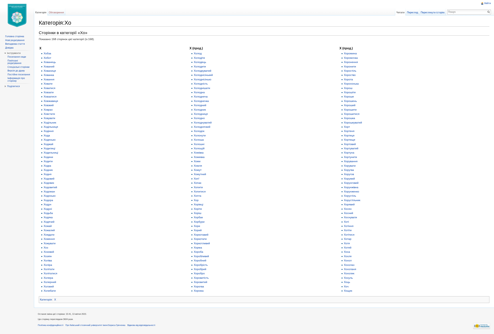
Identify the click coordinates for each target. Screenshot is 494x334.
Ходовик (49, 182)
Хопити (198, 187)
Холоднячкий (202, 126)
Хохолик (349, 273)
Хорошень (350, 100)
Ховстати (49, 113)
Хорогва (199, 286)
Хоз (46, 247)
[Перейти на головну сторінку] (17, 15)
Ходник (48, 169)
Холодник (200, 109)
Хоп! (196, 178)
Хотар (347, 238)
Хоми (197, 161)
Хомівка (199, 152)
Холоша (199, 139)
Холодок (199, 131)
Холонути (200, 135)
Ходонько (50, 195)
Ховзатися (50, 96)
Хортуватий (351, 148)
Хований (49, 66)
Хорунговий (351, 182)
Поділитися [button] (13, 86)
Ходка (47, 165)
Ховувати (49, 118)
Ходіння (49, 131)
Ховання (49, 79)
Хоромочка (351, 57)
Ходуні (48, 208)
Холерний (50, 282)
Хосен (348, 208)
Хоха (347, 251)
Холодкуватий (202, 70)
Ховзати (49, 92)
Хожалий (49, 230)
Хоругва (349, 169)
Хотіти (348, 230)
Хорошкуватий (353, 122)
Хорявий (349, 204)
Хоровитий (200, 282)
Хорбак (198, 217)
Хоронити (350, 66)
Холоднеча (201, 96)
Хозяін (48, 256)
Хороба (198, 251)
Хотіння (349, 225)
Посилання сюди (17, 56)
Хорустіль (350, 195)
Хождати (49, 234)
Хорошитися (352, 113)
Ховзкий (49, 105)
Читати (400, 12)
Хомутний (200, 174)
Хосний (348, 213)
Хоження (49, 238)
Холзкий (49, 286)
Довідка (9, 47)
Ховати (48, 83)
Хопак (197, 182)
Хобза (47, 53)
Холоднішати (202, 88)
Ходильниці (51, 152)
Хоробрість (201, 264)
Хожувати (50, 243)
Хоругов (349, 174)
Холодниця (201, 113)
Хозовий (49, 251)
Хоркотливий (202, 243)
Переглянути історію (433, 12)
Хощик (348, 290)
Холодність (201, 83)
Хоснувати (350, 217)
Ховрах (48, 109)
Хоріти (198, 208)
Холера (48, 277)
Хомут (197, 169)
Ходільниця (51, 126)
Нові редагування (15, 40)
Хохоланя (350, 269)
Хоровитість (201, 277)
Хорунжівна (351, 187)
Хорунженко (351, 191)
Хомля (198, 165)
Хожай (48, 225)
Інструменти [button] (14, 53)
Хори (197, 225)
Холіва (48, 260)
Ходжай (48, 144)
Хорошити (350, 109)
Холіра (48, 264)
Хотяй (347, 247)
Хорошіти (350, 92)
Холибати (50, 290)
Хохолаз (349, 264)
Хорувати (350, 165)
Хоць (347, 282)
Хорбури (199, 221)
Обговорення (56, 12)
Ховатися (49, 88)
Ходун (47, 204)
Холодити (200, 66)
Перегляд (412, 12)
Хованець (50, 62)
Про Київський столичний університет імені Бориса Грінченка (95, 325)
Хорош (348, 88)
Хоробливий (201, 256)
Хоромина (350, 53)
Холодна (199, 92)
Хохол (348, 260)
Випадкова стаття (15, 44)
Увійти (487, 3)
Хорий (198, 230)
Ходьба (48, 213)
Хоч (346, 286)
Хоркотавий (201, 234)
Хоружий (349, 178)
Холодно (199, 118)
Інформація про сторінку (16, 79)
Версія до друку (16, 70)
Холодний (200, 105)
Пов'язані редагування (14, 62)
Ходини (48, 157)
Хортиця (349, 135)
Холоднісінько (202, 79)
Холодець (200, 62)
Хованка (49, 74)
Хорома (199, 290)
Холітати (49, 269)
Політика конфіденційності (50, 325)
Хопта (197, 195)
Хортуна (349, 152)
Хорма (198, 247)
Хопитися (200, 191)
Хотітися (349, 234)
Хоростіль (350, 70)
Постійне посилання (19, 74)
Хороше (349, 96)
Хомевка (199, 157)
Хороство (350, 74)
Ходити (48, 161)
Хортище (349, 139)
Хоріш (197, 213)
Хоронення (351, 62)
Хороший (349, 105)
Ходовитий (50, 187)
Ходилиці (49, 148)
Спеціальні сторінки (19, 67)
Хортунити (350, 157)
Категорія (46, 299)
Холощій (199, 148)
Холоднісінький (203, 74)
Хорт (347, 126)
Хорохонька (351, 83)
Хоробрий (200, 269)
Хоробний (200, 260)
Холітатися (50, 273)
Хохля (348, 256)
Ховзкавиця (51, 100)
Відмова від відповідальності (141, 325)
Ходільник (50, 122)
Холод (198, 53)
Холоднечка (201, 100)
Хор (196, 200)
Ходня (48, 174)
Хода (47, 135)
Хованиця (50, 70)
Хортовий (350, 144)
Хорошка (349, 118)
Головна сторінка (14, 36)
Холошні (199, 144)
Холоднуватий (203, 122)
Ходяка (48, 217)
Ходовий (49, 178)
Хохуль (348, 277)
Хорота (348, 79)
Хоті (346, 221)
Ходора (48, 200)
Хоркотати (200, 238)
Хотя (347, 243)
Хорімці (198, 204)
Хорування (351, 161)
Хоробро (199, 273)
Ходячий (49, 221)
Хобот (47, 57)
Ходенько (50, 139)
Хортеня (349, 131)
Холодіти (199, 57)
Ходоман (49, 191)
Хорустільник (352, 200)
